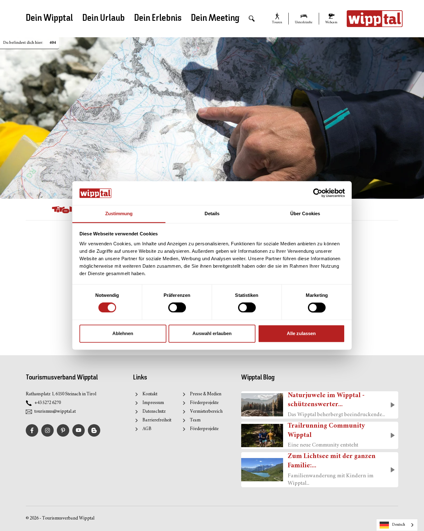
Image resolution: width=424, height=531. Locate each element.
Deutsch (398, 525)
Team (195, 420)
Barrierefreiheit (156, 420)
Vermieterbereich (206, 411)
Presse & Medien (205, 394)
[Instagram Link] (47, 430)
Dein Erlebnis (158, 18)
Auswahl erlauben (212, 333)
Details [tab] (212, 213)
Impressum (153, 403)
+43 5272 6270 (47, 403)
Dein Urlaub (103, 18)
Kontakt (149, 394)
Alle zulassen (301, 333)
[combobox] (397, 525)
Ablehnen (122, 333)
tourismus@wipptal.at (55, 411)
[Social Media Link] (94, 430)
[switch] (177, 308)
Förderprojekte (204, 403)
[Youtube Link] (78, 430)
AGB (146, 429)
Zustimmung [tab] (119, 213)
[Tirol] (62, 209)
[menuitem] (252, 19)
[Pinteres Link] (63, 430)
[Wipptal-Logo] (375, 18)
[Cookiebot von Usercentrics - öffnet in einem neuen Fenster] (318, 193)
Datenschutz (154, 411)
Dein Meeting (215, 18)
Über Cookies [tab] (305, 213)
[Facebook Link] (32, 430)
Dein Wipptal (49, 18)
